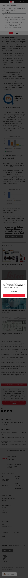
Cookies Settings (14, 291)
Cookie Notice (20, 285)
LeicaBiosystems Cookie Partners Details (10, 287)
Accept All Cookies (14, 295)
